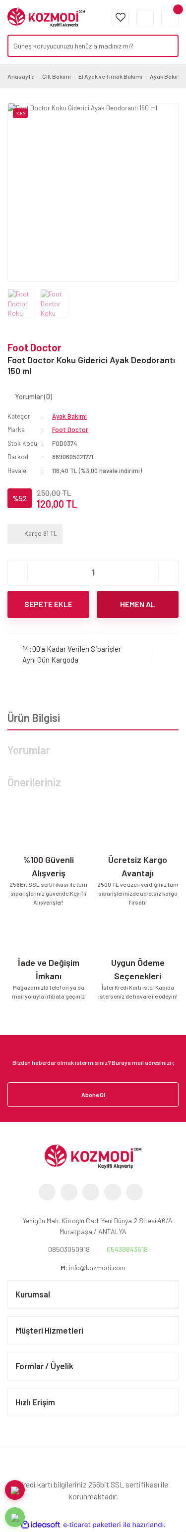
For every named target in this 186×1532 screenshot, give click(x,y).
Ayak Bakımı (69, 416)
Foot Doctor (34, 347)
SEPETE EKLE (48, 604)
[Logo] (46, 16)
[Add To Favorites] (165, 654)
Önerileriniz (34, 781)
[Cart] (170, 17)
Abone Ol (93, 1094)
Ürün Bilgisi (33, 717)
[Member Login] (145, 17)
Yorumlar (28, 749)
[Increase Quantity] (168, 572)
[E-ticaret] (92, 1525)
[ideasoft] (41, 1525)
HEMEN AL (137, 604)
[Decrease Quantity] (17, 572)
